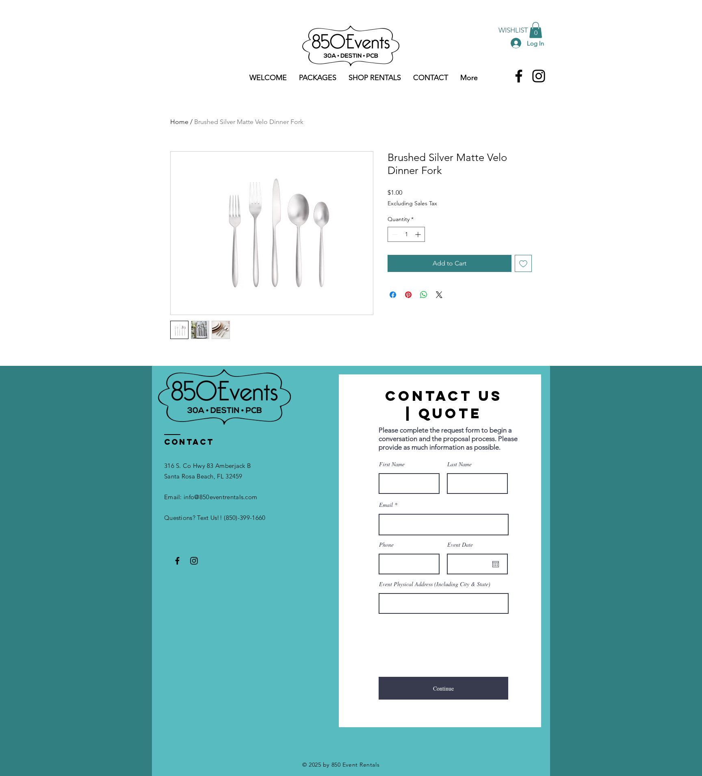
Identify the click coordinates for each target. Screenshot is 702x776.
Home (179, 122)
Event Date (460, 545)
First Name (392, 464)
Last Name (459, 464)
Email (386, 505)
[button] (535, 30)
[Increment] (419, 234)
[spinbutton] (406, 234)
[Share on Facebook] (393, 295)
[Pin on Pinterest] (408, 295)
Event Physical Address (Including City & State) (434, 584)
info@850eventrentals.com (220, 497)
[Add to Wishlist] (523, 263)
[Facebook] (518, 76)
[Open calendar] (495, 564)
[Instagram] (538, 76)
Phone (386, 545)
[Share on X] (439, 295)
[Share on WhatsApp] (424, 295)
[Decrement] (394, 234)
